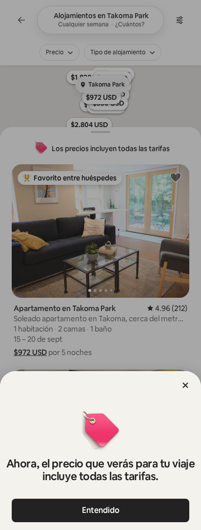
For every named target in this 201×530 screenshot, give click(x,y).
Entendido (101, 510)
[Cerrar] (185, 385)
